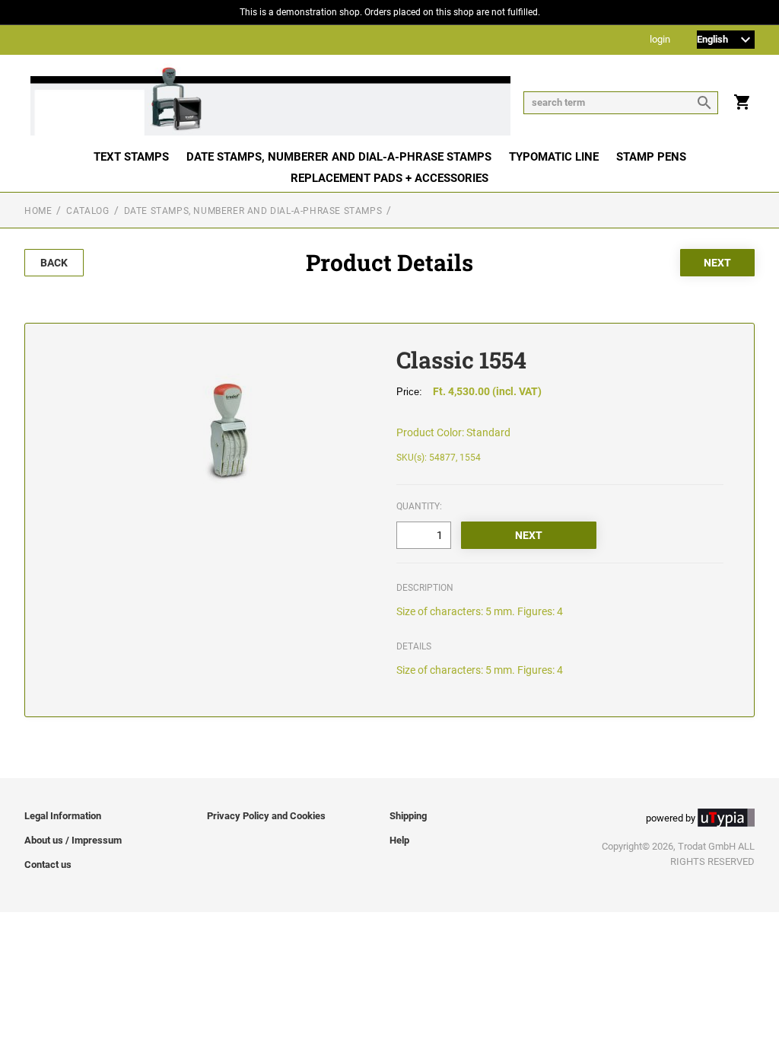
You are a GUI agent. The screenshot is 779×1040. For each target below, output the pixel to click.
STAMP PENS (651, 157)
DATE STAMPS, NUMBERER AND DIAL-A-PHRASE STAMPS (338, 157)
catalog (87, 211)
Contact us (48, 864)
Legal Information (62, 815)
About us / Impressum (73, 840)
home (38, 211)
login (660, 40)
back (54, 263)
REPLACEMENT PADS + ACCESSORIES (389, 178)
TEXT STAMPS (131, 157)
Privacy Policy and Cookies (266, 815)
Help (399, 840)
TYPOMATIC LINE (554, 157)
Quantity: (419, 506)
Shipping (408, 815)
